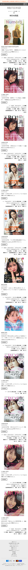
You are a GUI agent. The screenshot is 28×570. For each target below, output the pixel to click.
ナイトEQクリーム (6, 51)
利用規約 (18, 564)
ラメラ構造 (15, 60)
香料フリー (24, 64)
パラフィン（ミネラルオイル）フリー (13, 59)
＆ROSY (24, 112)
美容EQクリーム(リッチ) (7, 241)
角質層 (20, 64)
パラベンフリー (23, 59)
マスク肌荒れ (9, 60)
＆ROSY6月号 (4, 236)
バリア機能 (24, 57)
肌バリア (16, 64)
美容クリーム (21, 62)
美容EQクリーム (9, 99)
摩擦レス (24, 60)
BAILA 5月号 (4, 284)
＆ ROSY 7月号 (4, 94)
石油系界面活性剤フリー (13, 62)
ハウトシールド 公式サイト (11, 563)
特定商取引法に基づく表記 (10, 565)
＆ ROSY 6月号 (4, 190)
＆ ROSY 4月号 (4, 471)
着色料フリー (5, 62)
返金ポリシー (4, 564)
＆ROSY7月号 (4, 142)
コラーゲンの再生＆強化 (17, 201)
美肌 (25, 62)
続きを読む (4, 54)
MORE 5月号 (4, 332)
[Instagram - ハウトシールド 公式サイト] (14, 13)
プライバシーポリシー (12, 564)
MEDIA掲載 (15, 11)
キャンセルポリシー (19, 565)
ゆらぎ (5, 57)
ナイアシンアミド (18, 57)
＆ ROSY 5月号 (4, 380)
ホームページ (10, 11)
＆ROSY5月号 (4, 423)
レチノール (20, 60)
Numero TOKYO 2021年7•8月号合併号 (10, 46)
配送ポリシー (23, 564)
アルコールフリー (11, 57)
